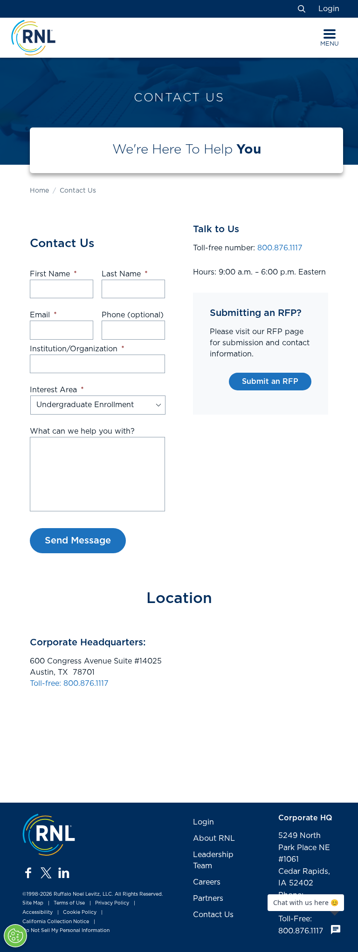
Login (328, 9)
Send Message (78, 540)
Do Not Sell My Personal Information (66, 930)
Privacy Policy (112, 903)
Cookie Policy (79, 912)
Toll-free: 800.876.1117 (69, 683)
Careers (206, 882)
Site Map (32, 903)
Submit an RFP (270, 381)
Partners (208, 898)
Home (39, 191)
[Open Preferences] (15, 935)
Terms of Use (69, 903)
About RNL (214, 838)
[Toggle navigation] (330, 34)
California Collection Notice (55, 921)
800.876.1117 (280, 248)
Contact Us (213, 914)
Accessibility (37, 912)
